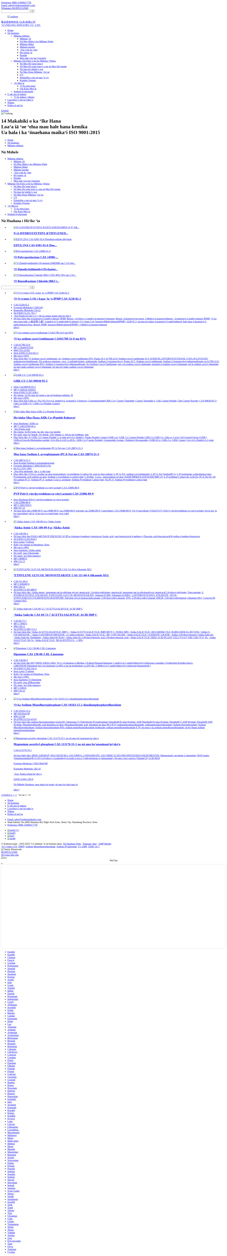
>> (15, 795)
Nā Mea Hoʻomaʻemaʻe (31, 63)
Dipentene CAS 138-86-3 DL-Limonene (38, 654)
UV (21, 75)
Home (10, 30)
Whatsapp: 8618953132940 (14, 8)
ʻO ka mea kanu (27, 86)
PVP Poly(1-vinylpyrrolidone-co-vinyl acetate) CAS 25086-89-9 (54, 493)
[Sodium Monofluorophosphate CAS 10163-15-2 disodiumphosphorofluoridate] (56, 698)
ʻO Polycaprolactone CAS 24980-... (36, 257)
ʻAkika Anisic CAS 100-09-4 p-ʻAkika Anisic (42, 527)
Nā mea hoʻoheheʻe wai (31, 69)
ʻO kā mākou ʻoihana (24, 97)
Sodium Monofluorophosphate (40, 846)
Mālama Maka (27, 44)
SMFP (21, 846)
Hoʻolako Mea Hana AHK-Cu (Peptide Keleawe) (44, 417)
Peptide (23, 55)
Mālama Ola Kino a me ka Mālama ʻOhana (35, 61)
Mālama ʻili (25, 38)
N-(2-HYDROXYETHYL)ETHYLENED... (41, 233)
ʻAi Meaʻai (19, 83)
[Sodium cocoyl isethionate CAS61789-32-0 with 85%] (43, 332)
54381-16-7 (93, 846)
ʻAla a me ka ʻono (28, 49)
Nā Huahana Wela (72, 843)
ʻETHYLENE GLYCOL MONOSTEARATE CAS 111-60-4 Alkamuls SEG (61, 575)
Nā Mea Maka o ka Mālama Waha (36, 41)
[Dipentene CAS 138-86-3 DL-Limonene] (35, 648)
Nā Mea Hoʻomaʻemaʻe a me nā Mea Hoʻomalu (43, 66)
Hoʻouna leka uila (10, 855)
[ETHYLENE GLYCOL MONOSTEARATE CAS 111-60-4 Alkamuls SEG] (53, 569)
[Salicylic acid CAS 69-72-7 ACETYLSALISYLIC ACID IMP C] (48, 608)
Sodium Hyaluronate (67, 846)
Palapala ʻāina (90, 843)
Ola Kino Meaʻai (28, 88)
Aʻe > (11, 795)
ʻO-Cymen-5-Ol (9, 846)
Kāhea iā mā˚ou (15, 105)
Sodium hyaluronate (23, 91)
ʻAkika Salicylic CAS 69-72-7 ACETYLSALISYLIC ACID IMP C (55, 614)
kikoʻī (16, 327)
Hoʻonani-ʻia (26, 52)
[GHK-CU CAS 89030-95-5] (29, 375)
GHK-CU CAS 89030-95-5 (31, 380)
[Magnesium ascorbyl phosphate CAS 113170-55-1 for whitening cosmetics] (56, 738)
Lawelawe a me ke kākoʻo (20, 100)
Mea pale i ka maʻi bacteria (33, 58)
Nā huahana (13, 33)
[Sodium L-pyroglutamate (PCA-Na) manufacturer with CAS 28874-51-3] (48, 448)
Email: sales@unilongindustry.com (18, 5)
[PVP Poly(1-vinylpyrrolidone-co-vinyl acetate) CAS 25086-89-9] (46, 487)
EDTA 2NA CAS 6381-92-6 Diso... (35, 245)
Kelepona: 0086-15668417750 (16, 2)
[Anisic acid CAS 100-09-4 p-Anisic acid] (37, 521)
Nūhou (10, 102)
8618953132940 (9, 852)
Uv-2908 (82, 846)
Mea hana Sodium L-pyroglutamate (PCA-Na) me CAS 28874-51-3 (56, 454)
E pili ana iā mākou (16, 94)
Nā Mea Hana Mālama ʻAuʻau (35, 72)
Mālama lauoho (27, 47)
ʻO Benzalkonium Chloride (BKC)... (36, 281)
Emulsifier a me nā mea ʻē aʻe (34, 77)
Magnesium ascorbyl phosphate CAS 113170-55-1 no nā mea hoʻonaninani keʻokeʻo (67, 744)
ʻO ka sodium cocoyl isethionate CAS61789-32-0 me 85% (50, 338)
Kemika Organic (28, 80)
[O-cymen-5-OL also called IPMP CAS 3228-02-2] (41, 293)
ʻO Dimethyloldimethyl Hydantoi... (36, 269)
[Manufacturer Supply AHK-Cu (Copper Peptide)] (39, 411)
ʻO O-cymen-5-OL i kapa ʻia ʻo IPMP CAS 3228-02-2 (47, 298)
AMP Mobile (104, 843)
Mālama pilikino (21, 36)
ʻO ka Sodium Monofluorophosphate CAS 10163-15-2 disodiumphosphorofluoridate (67, 704)
